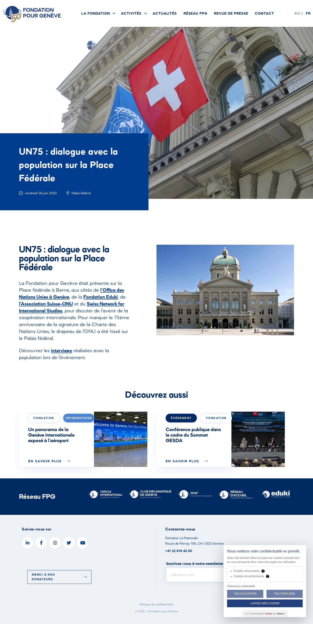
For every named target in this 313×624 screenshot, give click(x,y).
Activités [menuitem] (131, 13)
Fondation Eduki (100, 296)
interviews (61, 350)
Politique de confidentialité (156, 604)
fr (308, 13)
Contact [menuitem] (264, 13)
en (297, 13)
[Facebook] (41, 543)
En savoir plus (45, 461)
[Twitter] (68, 543)
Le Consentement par (264, 613)
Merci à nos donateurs (43, 577)
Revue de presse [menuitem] (231, 13)
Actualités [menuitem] (165, 13)
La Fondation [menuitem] (95, 13)
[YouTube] (82, 543)
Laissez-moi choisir (265, 603)
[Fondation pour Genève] (32, 13)
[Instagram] (55, 543)
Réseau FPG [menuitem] (195, 13)
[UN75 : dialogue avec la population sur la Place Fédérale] (120, 439)
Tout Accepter (245, 593)
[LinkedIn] (27, 543)
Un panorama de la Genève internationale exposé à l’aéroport (51, 435)
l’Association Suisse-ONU (46, 303)
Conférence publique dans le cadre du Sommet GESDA (193, 435)
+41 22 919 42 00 (178, 550)
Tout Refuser (284, 593)
